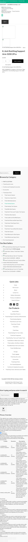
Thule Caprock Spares (10, 195)
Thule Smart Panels (15, 324)
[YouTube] (17, 305)
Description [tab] (8, 64)
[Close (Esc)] (14, 538)
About (15, 290)
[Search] (16, 395)
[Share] (10, 538)
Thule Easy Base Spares (10, 214)
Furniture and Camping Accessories (11, 187)
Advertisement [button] (3, 521)
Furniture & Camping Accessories (15, 367)
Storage (16, 351)
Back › (24, 47)
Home (15, 285)
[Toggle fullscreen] (6, 538)
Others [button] (1, 529)
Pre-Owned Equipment (8, 240)
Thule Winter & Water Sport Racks (15, 340)
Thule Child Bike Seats (15, 348)
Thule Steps (16, 330)
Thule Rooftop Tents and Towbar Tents (15, 338)
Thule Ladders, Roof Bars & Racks (16, 343)
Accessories (6, 189)
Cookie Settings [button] (4, 405)
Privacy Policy (8, 383)
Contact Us (15, 292)
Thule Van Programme (15, 335)
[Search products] (7, 395)
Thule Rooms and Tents (15, 321)
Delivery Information (15, 295)
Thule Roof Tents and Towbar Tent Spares (15, 212)
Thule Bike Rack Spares (10, 209)
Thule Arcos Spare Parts (10, 198)
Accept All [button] (10, 405)
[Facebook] (11, 305)
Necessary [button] (2, 431)
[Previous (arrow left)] (2, 541)
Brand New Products (16, 314)
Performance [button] (3, 506)
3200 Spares (19, 69)
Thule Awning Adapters (15, 319)
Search (17, 173)
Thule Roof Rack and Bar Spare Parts (13, 220)
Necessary (4, 433)
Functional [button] (2, 498)
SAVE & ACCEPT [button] (4, 536)
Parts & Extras (7, 181)
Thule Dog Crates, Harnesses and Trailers (16, 369)
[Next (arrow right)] (6, 541)
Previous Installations (15, 297)
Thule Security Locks (8, 184)
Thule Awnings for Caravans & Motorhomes (15, 316)
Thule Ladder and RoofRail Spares (13, 217)
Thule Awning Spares (10, 203)
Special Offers (15, 311)
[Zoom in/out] (2, 538)
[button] (3, 18)
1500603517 (5, 70)
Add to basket (17, 61)
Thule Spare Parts (7, 192)
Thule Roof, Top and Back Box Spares (13, 228)
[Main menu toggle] (5, 22)
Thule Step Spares (9, 226)
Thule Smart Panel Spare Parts (12, 223)
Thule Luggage (15, 354)
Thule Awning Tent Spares (11, 206)
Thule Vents (16, 326)
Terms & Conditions (18, 383)
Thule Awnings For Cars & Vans (15, 332)
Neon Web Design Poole (16, 382)
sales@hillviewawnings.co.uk (13, 4)
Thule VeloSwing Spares (10, 200)
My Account (16, 287)
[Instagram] (14, 305)
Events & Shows (15, 300)
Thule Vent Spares (9, 231)
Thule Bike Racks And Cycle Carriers (15, 345)
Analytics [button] (2, 513)
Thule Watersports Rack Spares (12, 234)
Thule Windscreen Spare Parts (12, 237)
